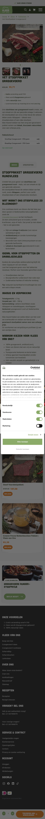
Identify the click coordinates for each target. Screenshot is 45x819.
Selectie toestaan (22, 449)
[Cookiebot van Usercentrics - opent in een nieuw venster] (32, 368)
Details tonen (33, 435)
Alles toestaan (22, 442)
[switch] (39, 412)
